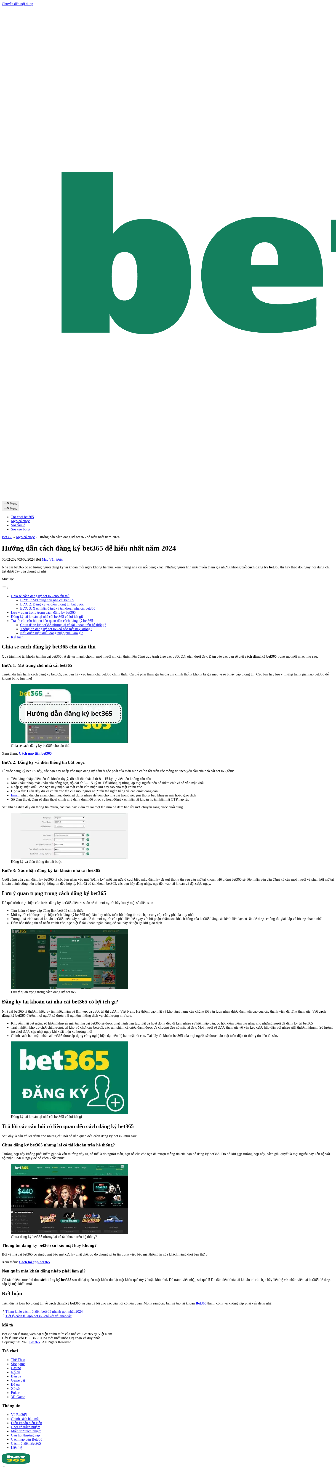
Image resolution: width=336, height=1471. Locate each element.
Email (15, 795)
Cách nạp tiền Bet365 (26, 1439)
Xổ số (15, 1388)
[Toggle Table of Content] (5, 588)
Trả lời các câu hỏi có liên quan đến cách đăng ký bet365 (52, 621)
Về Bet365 (19, 1415)
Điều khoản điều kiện (26, 1423)
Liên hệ (16, 1447)
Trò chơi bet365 (22, 517)
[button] (3, 1467)
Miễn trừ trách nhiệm (26, 1431)
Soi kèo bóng (20, 529)
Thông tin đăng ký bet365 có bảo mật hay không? (56, 629)
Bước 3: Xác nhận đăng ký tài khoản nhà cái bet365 (57, 608)
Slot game (18, 1364)
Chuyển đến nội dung (17, 4)
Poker (15, 1393)
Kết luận (17, 637)
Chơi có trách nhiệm (25, 1427)
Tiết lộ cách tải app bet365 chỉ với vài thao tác (38, 1316)
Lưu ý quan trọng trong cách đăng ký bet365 (43, 612)
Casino (16, 1368)
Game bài (18, 1380)
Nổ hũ (15, 1372)
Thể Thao (18, 1360)
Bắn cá (16, 1376)
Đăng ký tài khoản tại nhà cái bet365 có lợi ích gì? (47, 617)
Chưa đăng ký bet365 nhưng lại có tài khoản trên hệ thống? (63, 625)
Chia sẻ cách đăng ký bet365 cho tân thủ (40, 596)
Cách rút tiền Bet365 (26, 1443)
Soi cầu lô (18, 525)
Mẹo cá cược (20, 521)
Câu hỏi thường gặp (25, 1435)
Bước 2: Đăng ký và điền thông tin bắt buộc (52, 604)
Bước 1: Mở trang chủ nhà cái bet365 (47, 600)
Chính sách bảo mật (25, 1419)
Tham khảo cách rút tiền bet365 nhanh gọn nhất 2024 (44, 1311)
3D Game (18, 1397)
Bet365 (7, 537)
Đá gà (15, 1384)
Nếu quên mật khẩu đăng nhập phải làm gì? (51, 633)
